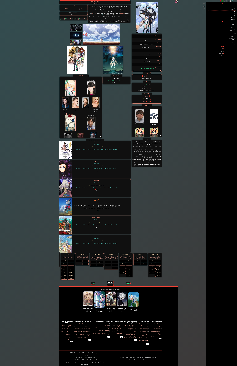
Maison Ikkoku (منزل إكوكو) (104, 330)
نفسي (122, 269)
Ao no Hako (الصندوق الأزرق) (155, 336)
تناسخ (152, 266)
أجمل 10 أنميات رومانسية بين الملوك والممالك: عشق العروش (88, 310)
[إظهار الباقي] (147, 135)
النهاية (144, 76)
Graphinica (81, 18)
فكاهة (64, 269)
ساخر (71, 269)
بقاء (122, 263)
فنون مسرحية (79, 260)
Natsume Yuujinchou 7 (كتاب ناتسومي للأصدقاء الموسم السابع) (155, 333)
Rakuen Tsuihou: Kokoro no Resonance (116, 80)
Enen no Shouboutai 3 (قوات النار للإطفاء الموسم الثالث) (143, 340)
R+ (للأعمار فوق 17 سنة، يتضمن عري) (147, 68)
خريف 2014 (67, 18)
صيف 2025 (233, 42)
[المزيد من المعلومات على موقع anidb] (147, 99)
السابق (128, 283)
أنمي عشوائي (110, 282)
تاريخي (152, 269)
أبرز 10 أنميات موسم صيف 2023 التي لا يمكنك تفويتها (122, 310)
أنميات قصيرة (233, 6)
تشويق (123, 260)
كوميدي (64, 260)
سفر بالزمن (151, 263)
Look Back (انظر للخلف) (117, 330)
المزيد (97, 210)
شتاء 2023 (234, 24)
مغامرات (158, 263)
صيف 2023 (233, 27)
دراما (129, 260)
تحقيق (129, 266)
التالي (93, 283)
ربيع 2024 (234, 33)
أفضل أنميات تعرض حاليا (157, 321)
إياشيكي (71, 278)
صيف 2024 (233, 35)
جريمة (123, 266)
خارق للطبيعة (158, 269)
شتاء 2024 (234, 31)
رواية (118, 78)
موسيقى (85, 260)
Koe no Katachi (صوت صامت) (116, 328)
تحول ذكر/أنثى (158, 272)
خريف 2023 (233, 28)
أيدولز (85, 263)
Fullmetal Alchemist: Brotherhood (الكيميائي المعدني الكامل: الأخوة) (130, 330)
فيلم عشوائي (110, 284)
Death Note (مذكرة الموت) (66, 328)
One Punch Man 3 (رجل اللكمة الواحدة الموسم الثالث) (143, 325)
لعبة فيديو (71, 275)
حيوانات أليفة (71, 266)
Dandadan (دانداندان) (157, 329)
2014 (86, 18)
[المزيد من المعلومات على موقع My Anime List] (150, 99)
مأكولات (64, 275)
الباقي (161, 338)
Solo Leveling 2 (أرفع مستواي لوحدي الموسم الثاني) (143, 333)
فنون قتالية (114, 264)
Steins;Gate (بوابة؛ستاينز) (131, 332)
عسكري (108, 264)
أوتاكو (64, 266)
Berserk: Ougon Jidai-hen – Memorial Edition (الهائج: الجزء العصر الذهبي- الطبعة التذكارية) (101, 333)
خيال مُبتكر (158, 275)
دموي (129, 272)
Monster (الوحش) (105, 323)
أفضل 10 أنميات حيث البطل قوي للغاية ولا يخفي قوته (111, 310)
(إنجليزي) (144, 101)
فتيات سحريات (151, 272)
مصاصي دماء (122, 272)
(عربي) (149, 101)
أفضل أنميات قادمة (145, 321)
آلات (144, 54)
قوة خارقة (108, 261)
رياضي (100, 261)
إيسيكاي (158, 266)
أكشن (72, 18)
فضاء (137, 263)
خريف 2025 (233, 44)
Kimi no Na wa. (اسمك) (117, 334)
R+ (77, 18)
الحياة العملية (71, 272)
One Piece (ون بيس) (157, 328)
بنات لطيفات (64, 263)
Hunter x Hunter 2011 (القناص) (130, 337)
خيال (158, 260)
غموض (129, 263)
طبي (64, 272)
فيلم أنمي (145, 84)
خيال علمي (148, 54)
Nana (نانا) (107, 325)
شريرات (129, 275)
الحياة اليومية (71, 260)
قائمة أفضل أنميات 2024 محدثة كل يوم (83, 321)
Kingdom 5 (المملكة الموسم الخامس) (83, 337)
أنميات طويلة (233, 9)
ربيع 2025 (234, 41)
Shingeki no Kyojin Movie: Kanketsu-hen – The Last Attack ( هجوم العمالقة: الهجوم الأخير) (82, 328)
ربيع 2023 (234, 25)
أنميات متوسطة (233, 8)
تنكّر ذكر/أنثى (64, 278)
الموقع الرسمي (146, 96)
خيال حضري (152, 260)
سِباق (100, 264)
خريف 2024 (233, 36)
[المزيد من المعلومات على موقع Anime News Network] (144, 99)
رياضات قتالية (93, 261)
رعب (129, 269)
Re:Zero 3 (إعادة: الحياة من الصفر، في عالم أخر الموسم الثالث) (156, 325)
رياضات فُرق (93, 264)
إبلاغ (96, 151)
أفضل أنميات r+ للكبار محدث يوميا (103, 321)
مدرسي (71, 263)
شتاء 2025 (234, 39)
